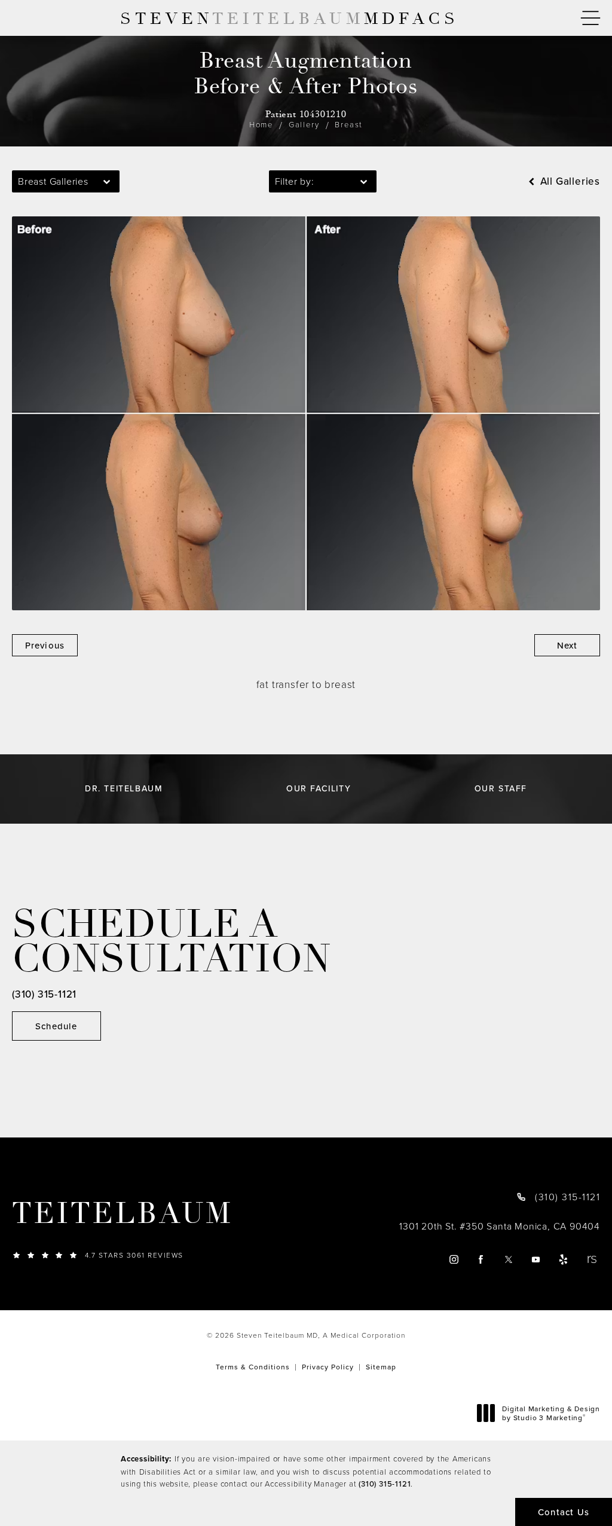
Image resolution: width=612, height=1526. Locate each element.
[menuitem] (453, 1259)
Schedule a (171, 942)
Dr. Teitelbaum (124, 788)
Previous (45, 645)
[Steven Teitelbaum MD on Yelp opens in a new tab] (564, 1259)
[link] (186, 1255)
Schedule (56, 1026)
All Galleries (568, 181)
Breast (349, 124)
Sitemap (381, 1367)
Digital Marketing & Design (550, 1413)
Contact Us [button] (563, 1512)
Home (261, 124)
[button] (590, 18)
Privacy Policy (328, 1367)
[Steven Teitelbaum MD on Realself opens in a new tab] (591, 1259)
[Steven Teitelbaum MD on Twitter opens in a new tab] (509, 1259)
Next (567, 645)
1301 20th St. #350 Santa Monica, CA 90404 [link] (499, 1226)
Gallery (304, 124)
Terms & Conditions (253, 1367)
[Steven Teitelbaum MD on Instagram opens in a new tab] (453, 1259)
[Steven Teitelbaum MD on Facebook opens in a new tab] (481, 1259)
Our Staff (501, 788)
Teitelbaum (122, 1214)
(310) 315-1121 (385, 1483)
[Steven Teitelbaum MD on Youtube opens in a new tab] (536, 1259)
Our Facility (318, 788)
